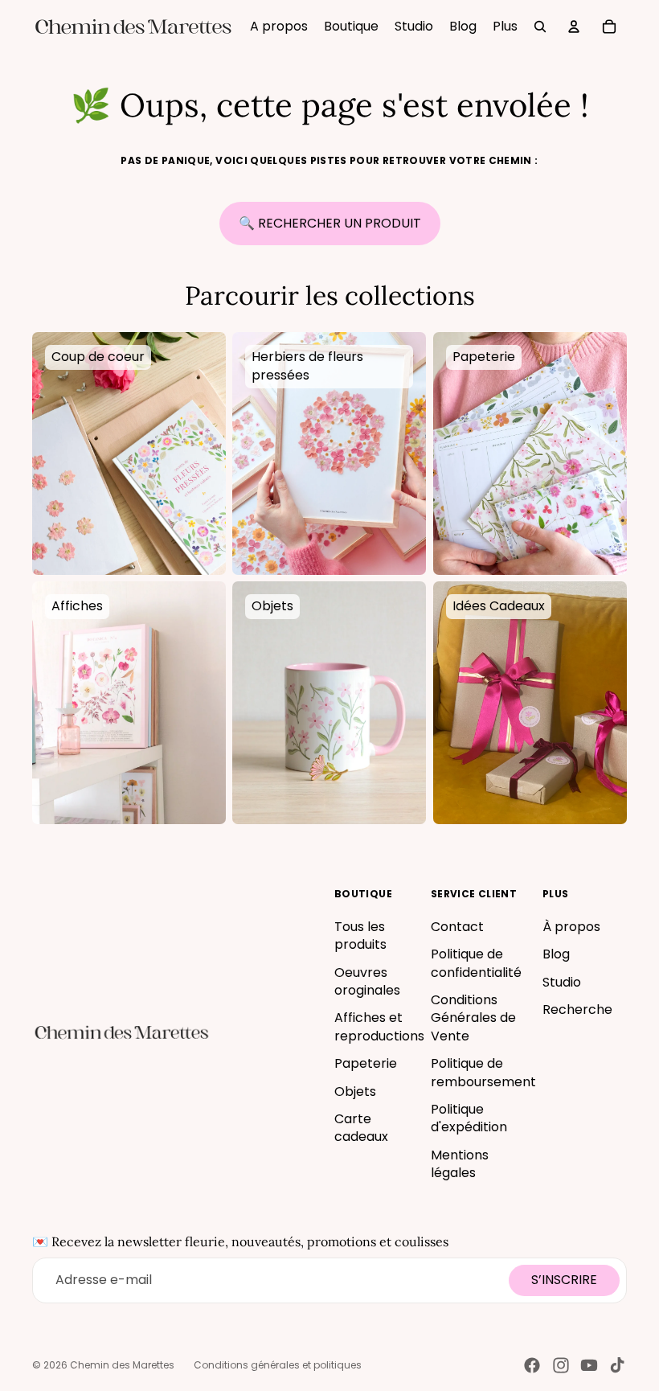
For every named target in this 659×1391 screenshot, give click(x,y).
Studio (561, 982)
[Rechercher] (540, 26)
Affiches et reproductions (379, 1026)
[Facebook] (532, 1365)
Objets (355, 1091)
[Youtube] (589, 1365)
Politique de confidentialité (476, 963)
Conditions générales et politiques (278, 1365)
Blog (556, 954)
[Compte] (573, 26)
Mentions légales (460, 1164)
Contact (457, 926)
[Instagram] (561, 1365)
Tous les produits (360, 935)
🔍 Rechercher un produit (330, 223)
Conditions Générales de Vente (473, 1018)
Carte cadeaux (361, 1128)
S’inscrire (564, 1279)
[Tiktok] (617, 1365)
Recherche (577, 1009)
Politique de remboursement (483, 1072)
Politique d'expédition (469, 1118)
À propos (571, 926)
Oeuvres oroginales (367, 981)
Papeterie (365, 1063)
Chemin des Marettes (122, 1365)
